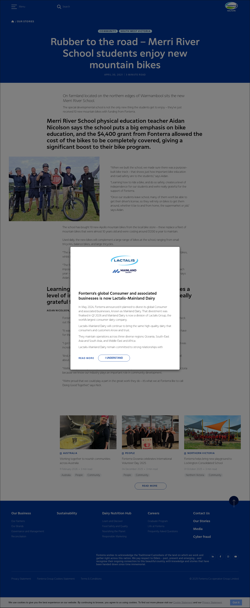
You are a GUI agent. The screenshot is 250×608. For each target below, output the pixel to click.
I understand (114, 358)
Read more (86, 358)
